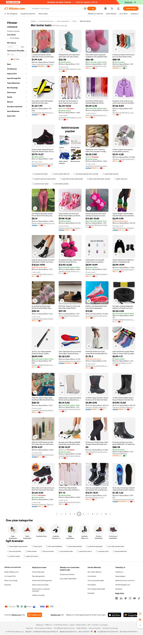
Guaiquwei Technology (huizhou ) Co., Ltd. (43, 319)
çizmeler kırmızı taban (41, 184)
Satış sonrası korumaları (40, 585)
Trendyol (95, 625)
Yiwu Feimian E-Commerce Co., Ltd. (97, 452)
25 (106, 514)
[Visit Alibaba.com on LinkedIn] (121, 598)
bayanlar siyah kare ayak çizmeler (45, 179)
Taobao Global (81, 625)
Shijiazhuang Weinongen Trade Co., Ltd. (97, 225)
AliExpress (39, 625)
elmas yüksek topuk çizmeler (18, 546)
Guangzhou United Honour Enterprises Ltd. (97, 166)
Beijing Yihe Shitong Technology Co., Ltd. (43, 455)
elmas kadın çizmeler (75, 546)
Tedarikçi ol (119, 572)
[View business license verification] (92, 632)
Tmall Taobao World (60, 625)
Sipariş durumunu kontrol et (125, 580)
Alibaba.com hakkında (12, 567)
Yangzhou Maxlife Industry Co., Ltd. (124, 319)
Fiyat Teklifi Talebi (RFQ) (68, 579)
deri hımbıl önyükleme (55, 546)
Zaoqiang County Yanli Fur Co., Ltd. (70, 271)
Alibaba (33, 21)
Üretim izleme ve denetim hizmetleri (41, 590)
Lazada (71, 625)
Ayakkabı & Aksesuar (46, 21)
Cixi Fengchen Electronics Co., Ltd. (43, 112)
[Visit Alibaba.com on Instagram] (130, 598)
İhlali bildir (91, 593)
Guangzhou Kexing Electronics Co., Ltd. (124, 269)
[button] (85, 8)
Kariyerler (7, 585)
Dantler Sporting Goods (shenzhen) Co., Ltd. (70, 502)
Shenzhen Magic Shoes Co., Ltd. (70, 69)
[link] (140, 614)
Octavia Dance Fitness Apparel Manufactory (97, 274)
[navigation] (17, 268)
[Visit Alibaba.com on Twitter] (125, 598)
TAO (88, 625)
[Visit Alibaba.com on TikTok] (139, 598)
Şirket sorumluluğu (11, 580)
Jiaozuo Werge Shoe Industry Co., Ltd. (70, 316)
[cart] (112, 9)
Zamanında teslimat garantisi (42, 580)
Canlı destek (92, 576)
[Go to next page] (110, 514)
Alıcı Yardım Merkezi (94, 572)
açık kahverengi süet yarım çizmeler (87, 174)
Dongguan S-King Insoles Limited (124, 499)
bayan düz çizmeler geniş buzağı (72, 179)
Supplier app (55, 615)
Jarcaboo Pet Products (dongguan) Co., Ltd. (70, 456)
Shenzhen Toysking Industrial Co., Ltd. (124, 159)
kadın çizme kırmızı (32, 556)
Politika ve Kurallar (38, 595)
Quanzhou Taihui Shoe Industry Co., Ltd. (70, 228)
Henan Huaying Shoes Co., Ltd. (42, 164)
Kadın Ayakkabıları (63, 21)
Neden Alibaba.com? (11, 572)
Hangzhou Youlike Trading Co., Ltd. (97, 407)
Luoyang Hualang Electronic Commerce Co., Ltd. (43, 274)
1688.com (48, 625)
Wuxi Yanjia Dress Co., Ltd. (95, 497)
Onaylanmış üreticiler (67, 574)
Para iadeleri (92, 585)
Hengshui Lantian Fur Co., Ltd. (96, 66)
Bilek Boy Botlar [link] (85, 21)
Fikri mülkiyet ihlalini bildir (96, 589)
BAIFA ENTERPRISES (120, 66)
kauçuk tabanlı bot (121, 551)
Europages (104, 625)
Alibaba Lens (16, 615)
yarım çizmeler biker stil (61, 174)
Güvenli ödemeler (38, 572)
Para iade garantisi (38, 576)
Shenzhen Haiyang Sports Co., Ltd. (97, 115)
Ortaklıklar (118, 589)
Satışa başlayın (120, 576)
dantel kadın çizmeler (111, 174)
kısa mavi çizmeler (15, 551)
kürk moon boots (48, 551)
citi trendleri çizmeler (62, 184)
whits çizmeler (32, 551)
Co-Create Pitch (10, 576)
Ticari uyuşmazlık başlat (96, 580)
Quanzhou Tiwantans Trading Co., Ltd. (43, 504)
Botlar (75, 21)
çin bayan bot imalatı (41, 174)
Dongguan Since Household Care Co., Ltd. (70, 361)
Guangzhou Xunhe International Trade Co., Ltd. (97, 316)
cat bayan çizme (103, 551)
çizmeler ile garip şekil (95, 546)
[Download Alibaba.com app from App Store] (114, 615)
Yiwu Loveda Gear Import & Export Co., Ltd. (43, 64)
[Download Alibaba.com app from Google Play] (131, 615)
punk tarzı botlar (14, 556)
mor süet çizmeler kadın (116, 546)
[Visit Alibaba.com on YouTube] (134, 598)
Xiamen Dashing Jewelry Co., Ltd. (43, 223)
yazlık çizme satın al (85, 551)
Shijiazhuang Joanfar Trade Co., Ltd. (97, 366)
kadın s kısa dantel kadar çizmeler (99, 179)
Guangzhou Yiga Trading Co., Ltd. (70, 117)
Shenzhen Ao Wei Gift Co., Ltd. (123, 112)
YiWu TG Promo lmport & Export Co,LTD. (124, 228)
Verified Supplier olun (122, 585)
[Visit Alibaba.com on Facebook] (116, 598)
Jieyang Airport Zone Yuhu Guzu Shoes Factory (70, 409)
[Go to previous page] (57, 514)
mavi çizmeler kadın (66, 551)
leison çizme (38, 546)
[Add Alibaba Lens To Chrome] (34, 615)
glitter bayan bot (122, 179)
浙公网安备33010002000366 (108, 632)
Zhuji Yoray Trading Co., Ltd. (122, 363)
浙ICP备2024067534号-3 (128, 632)
